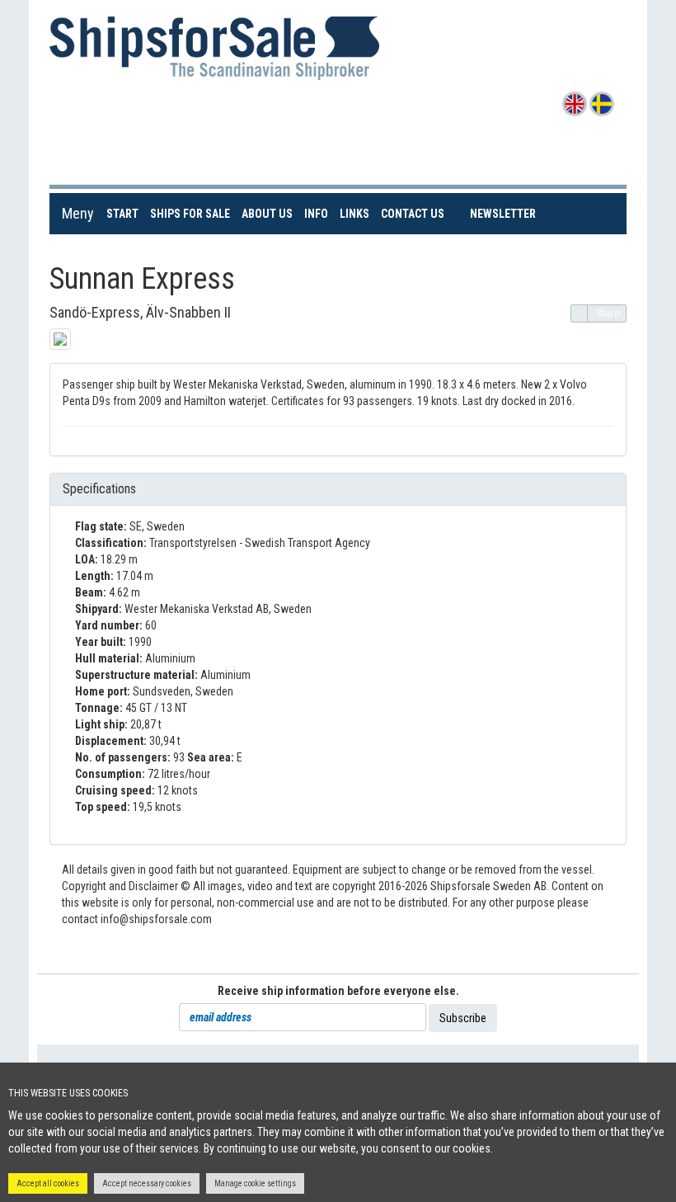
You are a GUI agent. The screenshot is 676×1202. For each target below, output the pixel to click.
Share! (609, 313)
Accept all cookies (47, 1183)
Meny (78, 213)
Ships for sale (193, 213)
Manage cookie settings (255, 1183)
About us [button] (267, 213)
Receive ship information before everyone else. (338, 990)
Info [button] (316, 213)
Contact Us (415, 213)
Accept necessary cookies (146, 1183)
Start (125, 213)
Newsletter (503, 213)
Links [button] (354, 213)
